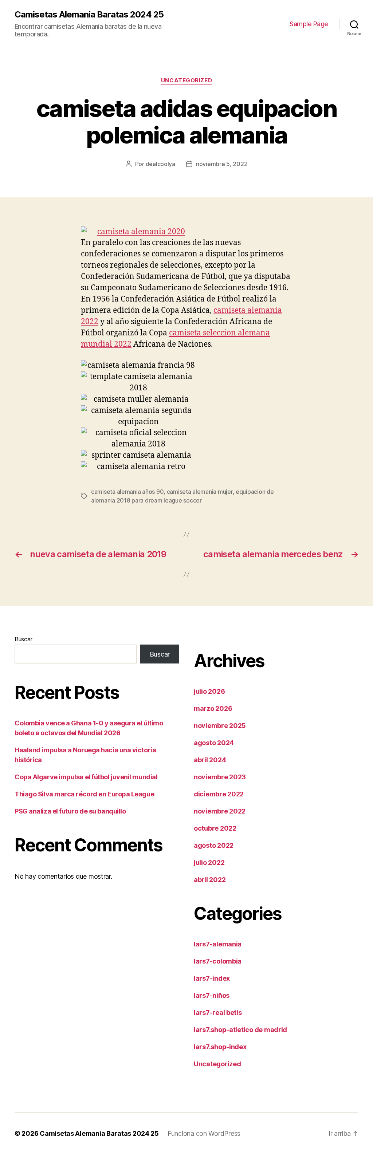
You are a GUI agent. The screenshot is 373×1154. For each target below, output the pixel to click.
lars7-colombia (218, 961)
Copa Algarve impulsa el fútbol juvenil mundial (86, 777)
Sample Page (309, 24)
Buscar (23, 639)
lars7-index (212, 978)
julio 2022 (209, 862)
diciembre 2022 (219, 794)
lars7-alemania (218, 944)
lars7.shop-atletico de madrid (240, 1029)
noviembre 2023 (220, 777)
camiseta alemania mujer (200, 491)
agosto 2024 (214, 743)
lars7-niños (211, 995)
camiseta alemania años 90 (127, 491)
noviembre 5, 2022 (221, 164)
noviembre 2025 (220, 725)
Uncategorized (186, 80)
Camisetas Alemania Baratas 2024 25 (89, 14)
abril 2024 (210, 760)
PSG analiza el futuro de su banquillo (70, 811)
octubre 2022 (215, 828)
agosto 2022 (213, 845)
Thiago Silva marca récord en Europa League (84, 794)
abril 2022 (209, 879)
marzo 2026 (213, 708)
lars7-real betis (218, 1012)
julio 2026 (209, 691)
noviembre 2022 (220, 811)
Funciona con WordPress (204, 1133)
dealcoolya (160, 164)
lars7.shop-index (220, 1047)
